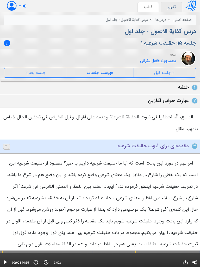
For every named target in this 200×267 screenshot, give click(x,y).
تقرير (171, 7)
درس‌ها (160, 20)
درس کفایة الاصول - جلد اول (127, 20)
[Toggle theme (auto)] (23, 6)
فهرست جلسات (100, 72)
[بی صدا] (194, 262)
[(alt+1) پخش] (5, 262)
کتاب (148, 7)
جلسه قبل (162, 72)
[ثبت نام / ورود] (12, 6)
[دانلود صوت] (185, 262)
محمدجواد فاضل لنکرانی (158, 61)
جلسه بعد (37, 72)
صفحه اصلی (182, 20)
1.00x (57, 262)
